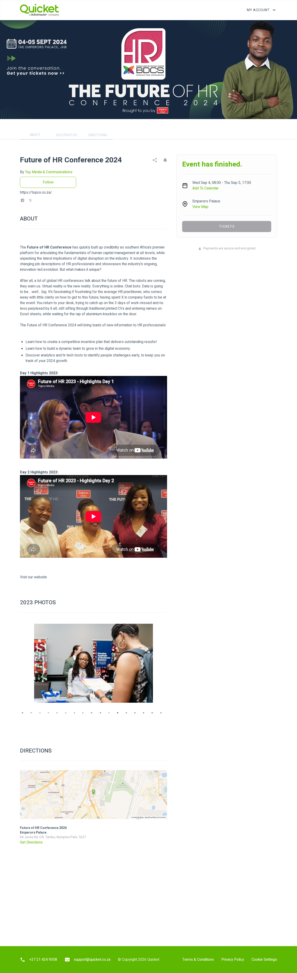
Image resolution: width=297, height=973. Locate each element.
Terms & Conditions (198, 959)
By (46, 172)
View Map (200, 207)
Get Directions (31, 842)
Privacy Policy (232, 959)
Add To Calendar (205, 188)
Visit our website (33, 577)
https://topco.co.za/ (36, 192)
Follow (48, 182)
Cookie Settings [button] (264, 959)
